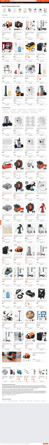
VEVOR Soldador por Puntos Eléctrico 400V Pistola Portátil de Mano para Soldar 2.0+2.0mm (7, 323)
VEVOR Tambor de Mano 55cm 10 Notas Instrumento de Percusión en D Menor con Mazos (30, 323)
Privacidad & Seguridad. (27, 443)
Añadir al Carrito (7, 39)
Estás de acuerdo (45, 443)
